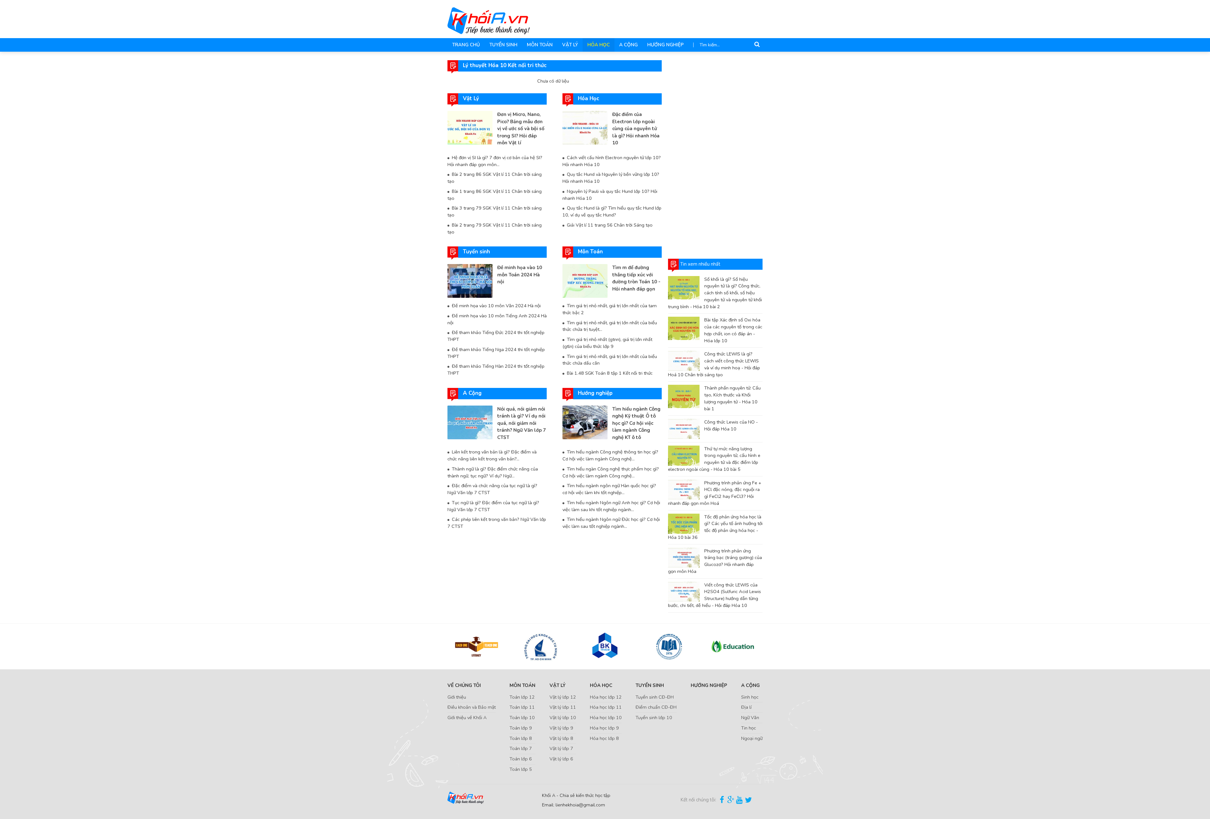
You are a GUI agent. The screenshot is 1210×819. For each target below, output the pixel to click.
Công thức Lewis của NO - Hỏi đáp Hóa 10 (731, 425)
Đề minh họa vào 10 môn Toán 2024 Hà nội (519, 274)
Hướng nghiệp (665, 45)
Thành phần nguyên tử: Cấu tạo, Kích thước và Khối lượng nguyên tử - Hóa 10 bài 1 (732, 398)
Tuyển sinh (503, 45)
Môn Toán (540, 45)
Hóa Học (598, 45)
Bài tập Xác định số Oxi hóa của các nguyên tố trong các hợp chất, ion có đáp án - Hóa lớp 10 (733, 330)
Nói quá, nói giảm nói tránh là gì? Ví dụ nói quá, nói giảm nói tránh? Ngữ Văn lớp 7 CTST (521, 423)
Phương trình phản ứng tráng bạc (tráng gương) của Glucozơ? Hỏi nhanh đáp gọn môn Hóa (715, 561)
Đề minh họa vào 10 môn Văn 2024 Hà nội (496, 306)
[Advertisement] (715, 154)
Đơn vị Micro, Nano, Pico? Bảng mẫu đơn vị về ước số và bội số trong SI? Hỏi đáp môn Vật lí (520, 128)
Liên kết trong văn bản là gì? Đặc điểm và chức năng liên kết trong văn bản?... (492, 455)
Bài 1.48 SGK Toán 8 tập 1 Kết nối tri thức (610, 373)
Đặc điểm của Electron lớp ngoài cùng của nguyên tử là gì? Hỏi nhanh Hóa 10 (636, 128)
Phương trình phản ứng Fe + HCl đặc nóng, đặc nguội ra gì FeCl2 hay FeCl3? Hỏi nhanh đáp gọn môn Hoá (714, 493)
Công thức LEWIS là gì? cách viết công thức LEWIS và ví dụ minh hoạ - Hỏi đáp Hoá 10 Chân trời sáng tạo (714, 364)
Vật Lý (570, 45)
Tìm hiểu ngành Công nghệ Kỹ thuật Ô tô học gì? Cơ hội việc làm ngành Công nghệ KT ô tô (636, 423)
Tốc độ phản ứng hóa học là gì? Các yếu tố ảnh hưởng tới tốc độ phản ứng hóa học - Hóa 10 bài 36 (715, 527)
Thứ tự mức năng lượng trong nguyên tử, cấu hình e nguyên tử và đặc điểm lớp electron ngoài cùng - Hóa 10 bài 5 (714, 459)
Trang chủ (466, 45)
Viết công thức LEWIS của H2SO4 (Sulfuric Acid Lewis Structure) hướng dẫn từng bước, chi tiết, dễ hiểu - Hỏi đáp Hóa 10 (714, 595)
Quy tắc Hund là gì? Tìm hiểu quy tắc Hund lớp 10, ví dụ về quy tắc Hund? (611, 211)
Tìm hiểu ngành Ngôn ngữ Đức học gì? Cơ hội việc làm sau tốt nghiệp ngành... (611, 522)
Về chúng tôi (464, 685)
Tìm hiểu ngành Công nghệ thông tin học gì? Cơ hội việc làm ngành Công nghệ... (610, 455)
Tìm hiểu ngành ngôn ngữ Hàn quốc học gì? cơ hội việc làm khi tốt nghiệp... (609, 489)
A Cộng (628, 45)
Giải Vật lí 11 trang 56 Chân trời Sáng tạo (610, 225)
